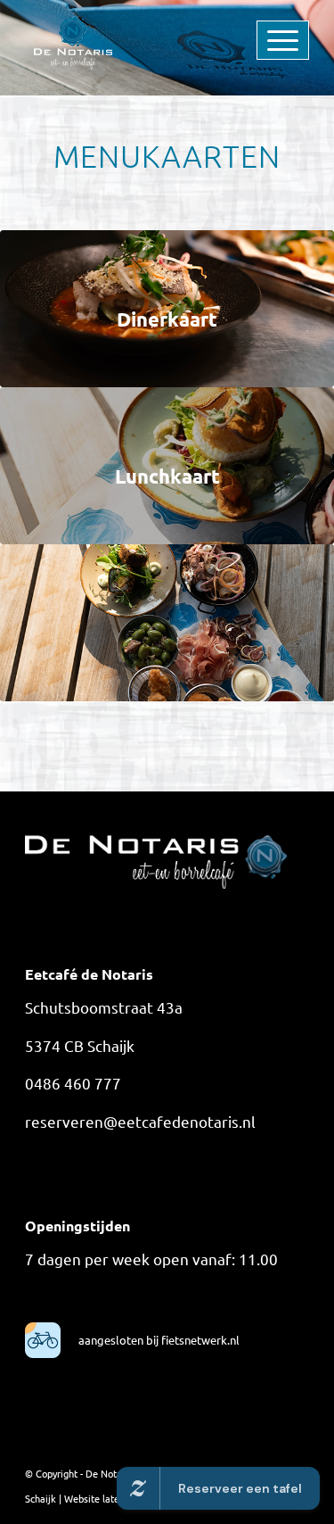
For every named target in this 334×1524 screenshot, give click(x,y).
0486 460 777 (73, 1082)
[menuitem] (254, 35)
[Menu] (254, 35)
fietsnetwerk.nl (199, 1339)
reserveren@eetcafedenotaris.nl (140, 1121)
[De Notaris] (138, 35)
